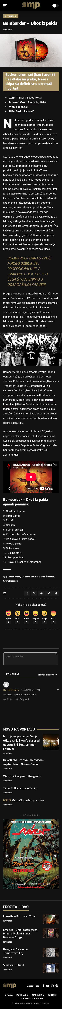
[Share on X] (34, 593)
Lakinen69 (45, 1003)
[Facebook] (43, 986)
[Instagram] (52, 986)
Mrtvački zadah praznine (23, 800)
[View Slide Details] (31, 854)
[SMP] (31, 5)
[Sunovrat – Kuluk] (51, 968)
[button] (6, 5)
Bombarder (14, 576)
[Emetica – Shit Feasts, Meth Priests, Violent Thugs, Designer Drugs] (51, 933)
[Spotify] (57, 986)
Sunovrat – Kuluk (13, 965)
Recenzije (11, 16)
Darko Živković (25, 111)
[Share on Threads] (55, 593)
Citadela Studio (29, 576)
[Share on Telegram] (48, 593)
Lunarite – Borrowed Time (19, 916)
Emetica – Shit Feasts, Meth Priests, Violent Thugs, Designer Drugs (20, 933)
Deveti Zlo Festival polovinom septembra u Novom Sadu (23, 762)
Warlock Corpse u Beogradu (22, 776)
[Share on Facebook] (27, 593)
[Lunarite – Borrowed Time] (51, 919)
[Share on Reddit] (41, 593)
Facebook (22, 107)
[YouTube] (47, 986)
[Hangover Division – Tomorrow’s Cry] (51, 952)
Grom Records (29, 102)
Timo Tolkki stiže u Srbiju (20, 788)
